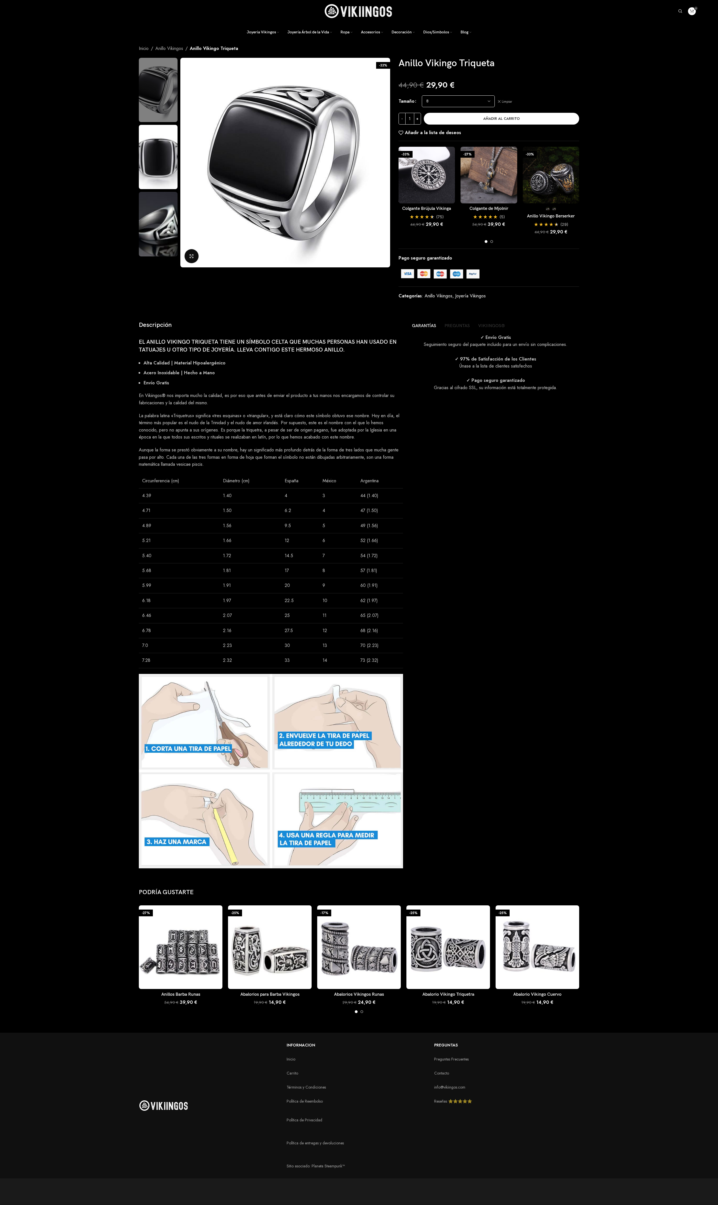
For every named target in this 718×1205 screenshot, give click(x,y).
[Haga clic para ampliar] (192, 256)
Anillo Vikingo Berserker (551, 216)
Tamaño (407, 101)
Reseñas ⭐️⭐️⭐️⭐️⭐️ (453, 1101)
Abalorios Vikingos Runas (359, 994)
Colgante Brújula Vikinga (426, 208)
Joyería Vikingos (470, 296)
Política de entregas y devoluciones (315, 1143)
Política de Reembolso (305, 1101)
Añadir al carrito (501, 118)
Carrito (292, 1073)
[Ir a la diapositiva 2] (491, 241)
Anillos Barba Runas (180, 994)
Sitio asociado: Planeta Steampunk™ (316, 1166)
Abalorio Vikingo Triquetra (448, 994)
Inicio (144, 48)
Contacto (441, 1073)
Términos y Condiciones (306, 1087)
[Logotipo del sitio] (359, 10)
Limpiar (507, 101)
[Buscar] (680, 11)
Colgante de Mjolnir (489, 208)
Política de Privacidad (304, 1120)
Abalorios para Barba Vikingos (270, 994)
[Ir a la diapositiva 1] (486, 241)
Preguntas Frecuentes (451, 1059)
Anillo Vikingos (169, 48)
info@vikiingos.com (449, 1087)
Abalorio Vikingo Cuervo (537, 994)
